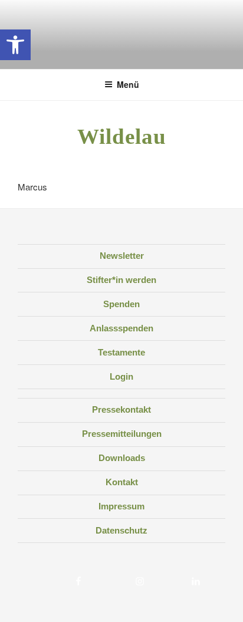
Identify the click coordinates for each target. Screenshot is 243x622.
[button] (15, 44)
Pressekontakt (121, 409)
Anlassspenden (121, 328)
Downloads (121, 458)
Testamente (121, 352)
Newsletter (122, 256)
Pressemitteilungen (122, 434)
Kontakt (122, 482)
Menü (128, 84)
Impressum (121, 506)
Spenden (121, 304)
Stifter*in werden (121, 280)
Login (121, 376)
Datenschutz (121, 530)
